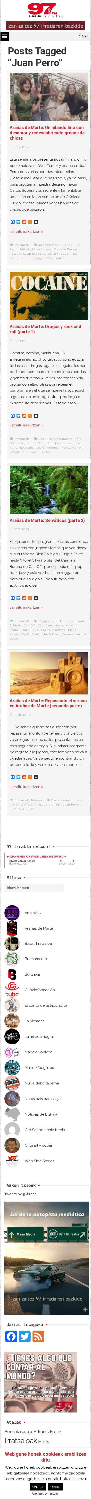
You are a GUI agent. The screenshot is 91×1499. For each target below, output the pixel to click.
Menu (83, 36)
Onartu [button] (38, 1487)
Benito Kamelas (60, 439)
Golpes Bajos (19, 443)
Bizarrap (66, 621)
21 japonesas (48, 621)
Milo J (24, 249)
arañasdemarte (49, 245)
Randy (14, 634)
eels (78, 439)
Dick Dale (45, 625)
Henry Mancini (65, 625)
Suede (45, 452)
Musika (36, 800)
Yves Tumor (55, 258)
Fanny (67, 245)
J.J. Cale (38, 443)
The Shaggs (35, 258)
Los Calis (26, 447)
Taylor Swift (31, 634)
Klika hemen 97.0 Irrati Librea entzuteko (36, 856)
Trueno (67, 634)
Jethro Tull (52, 804)
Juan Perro (30, 630)
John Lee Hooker (60, 443)
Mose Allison (41, 249)
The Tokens (50, 634)
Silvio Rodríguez (56, 253)
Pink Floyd (30, 452)
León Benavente (53, 630)
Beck (42, 439)
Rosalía (15, 253)
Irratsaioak (21, 245)
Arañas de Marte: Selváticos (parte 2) (47, 520)
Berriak (11, 1431)
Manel (72, 630)
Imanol (15, 630)
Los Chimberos (47, 447)
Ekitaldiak (26, 1432)
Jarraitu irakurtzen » (26, 231)
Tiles (30, 809)
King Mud (17, 809)
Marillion (67, 447)
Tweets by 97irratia (20, 1194)
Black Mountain (62, 800)
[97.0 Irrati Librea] (45, 11)
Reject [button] (55, 1487)
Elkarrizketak (47, 1431)
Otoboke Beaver (65, 249)
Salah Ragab (32, 253)
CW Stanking (31, 804)
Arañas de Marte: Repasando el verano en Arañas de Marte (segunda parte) (48, 703)
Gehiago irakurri (45, 1493)
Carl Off (29, 625)
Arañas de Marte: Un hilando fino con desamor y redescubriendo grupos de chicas (47, 132)
